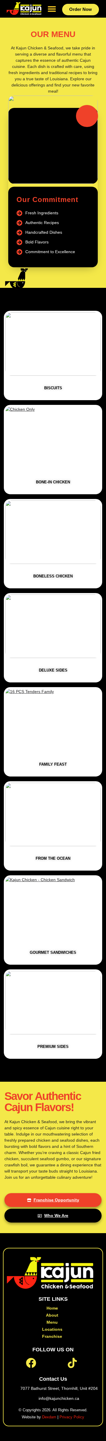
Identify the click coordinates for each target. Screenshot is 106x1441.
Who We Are (56, 1215)
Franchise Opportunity (56, 1200)
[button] (51, 8)
